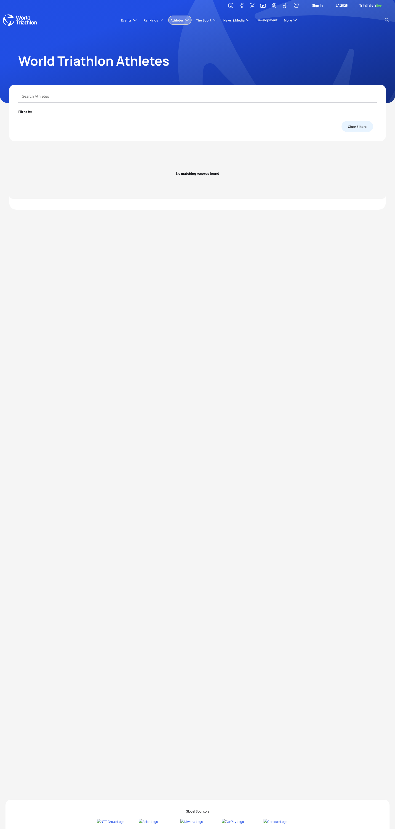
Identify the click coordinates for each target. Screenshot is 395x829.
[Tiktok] (285, 6)
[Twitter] (252, 6)
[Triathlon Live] (370, 5)
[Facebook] (242, 6)
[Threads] (274, 6)
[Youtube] (263, 6)
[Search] (386, 20)
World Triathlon (20, 20)
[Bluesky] (296, 6)
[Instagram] (231, 6)
